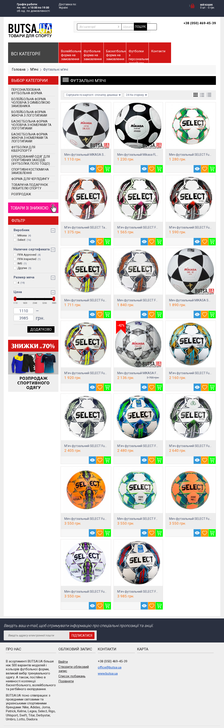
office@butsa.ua (109, 667)
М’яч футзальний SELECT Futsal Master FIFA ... (96, 446)
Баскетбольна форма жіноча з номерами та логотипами (29, 138)
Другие (24, 268)
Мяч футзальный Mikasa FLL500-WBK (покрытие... (152, 154)
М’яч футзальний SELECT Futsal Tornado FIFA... (150, 446)
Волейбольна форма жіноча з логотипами (29, 113)
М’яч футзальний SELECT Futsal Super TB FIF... (149, 591)
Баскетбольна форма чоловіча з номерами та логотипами (31, 125)
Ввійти (63, 662)
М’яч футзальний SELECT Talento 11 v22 (93, 227)
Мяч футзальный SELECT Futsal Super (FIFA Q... (97, 518)
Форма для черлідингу (30, 179)
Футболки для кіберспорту (23, 148)
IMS (22, 263)
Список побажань (72, 676)
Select (24, 239)
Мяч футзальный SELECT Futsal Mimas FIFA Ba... (98, 300)
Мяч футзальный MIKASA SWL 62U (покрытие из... (100, 154)
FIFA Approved (29, 254)
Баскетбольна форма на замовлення (116, 55)
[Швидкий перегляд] (92, 169)
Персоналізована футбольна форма (26, 91)
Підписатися (82, 635)
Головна (18, 69)
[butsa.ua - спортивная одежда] (30, 30)
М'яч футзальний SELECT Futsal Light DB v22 (148, 227)
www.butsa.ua (108, 674)
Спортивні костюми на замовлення (30, 171)
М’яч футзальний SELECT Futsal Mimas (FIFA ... (97, 373)
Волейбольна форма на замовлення (71, 55)
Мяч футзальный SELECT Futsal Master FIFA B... (150, 300)
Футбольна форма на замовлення (93, 55)
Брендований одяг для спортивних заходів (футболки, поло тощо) (30, 160)
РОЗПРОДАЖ (21, 194)
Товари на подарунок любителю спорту (29, 186)
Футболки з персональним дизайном (139, 56)
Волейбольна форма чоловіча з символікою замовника (30, 102)
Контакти (158, 51)
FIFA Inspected (29, 259)
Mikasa (24, 235)
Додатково (41, 329)
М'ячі (34, 69)
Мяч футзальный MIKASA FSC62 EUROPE (146, 373)
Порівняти (66, 681)
